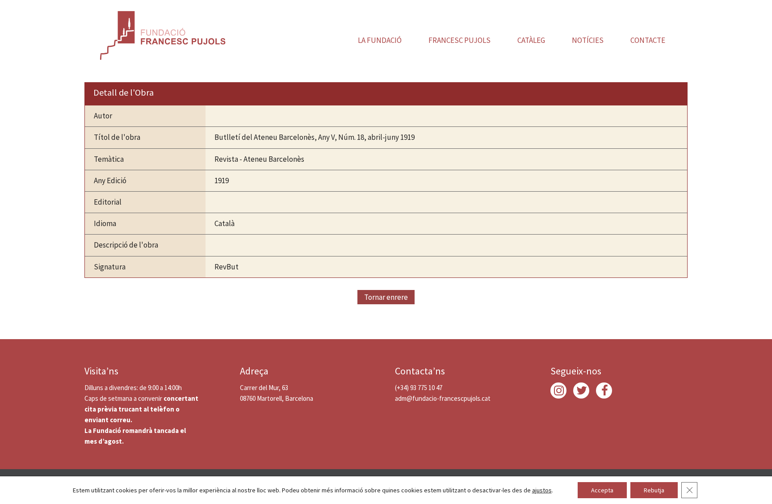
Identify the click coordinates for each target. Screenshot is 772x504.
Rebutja (654, 490)
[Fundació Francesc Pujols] (161, 33)
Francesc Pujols (459, 40)
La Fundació (380, 40)
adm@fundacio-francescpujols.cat (443, 398)
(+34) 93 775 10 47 (418, 387)
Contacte (647, 40)
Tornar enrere (386, 297)
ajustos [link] (542, 490)
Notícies (588, 40)
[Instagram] (558, 390)
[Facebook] (604, 390)
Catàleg (531, 40)
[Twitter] (581, 390)
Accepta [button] (602, 490)
